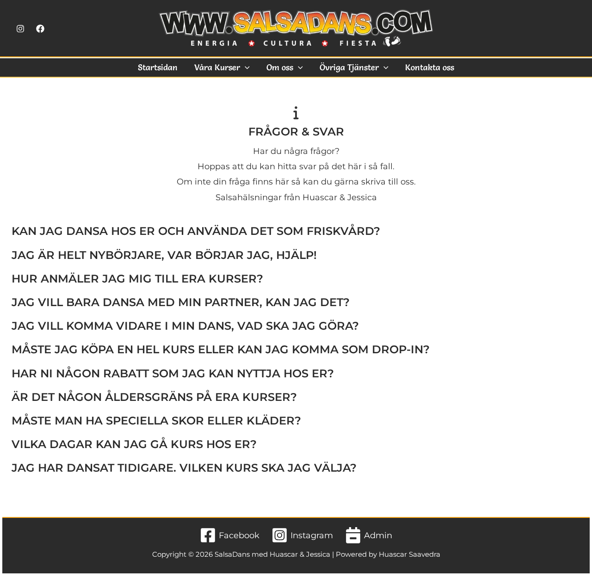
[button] (245, 67)
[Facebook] (40, 29)
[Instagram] (20, 29)
